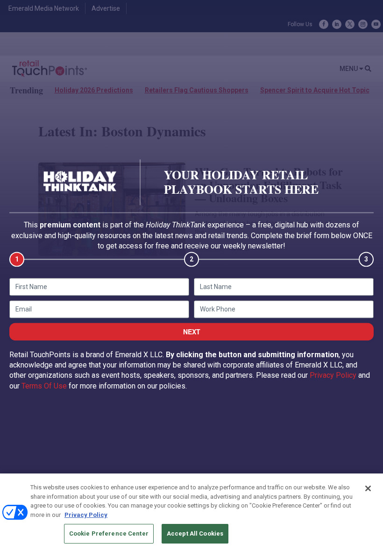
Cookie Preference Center (109, 533)
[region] (191, 512)
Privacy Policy (333, 375)
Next (191, 331)
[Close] (368, 488)
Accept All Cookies (195, 533)
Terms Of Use (44, 385)
